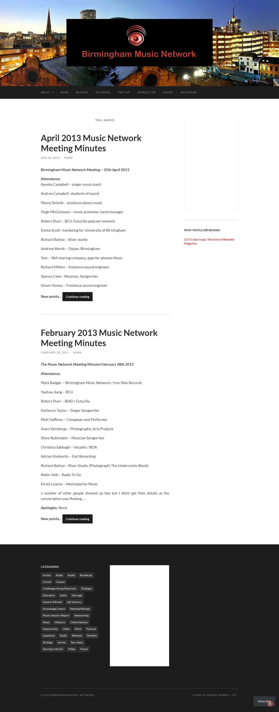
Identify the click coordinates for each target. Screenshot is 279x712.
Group (168, 92)
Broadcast (86, 575)
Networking (81, 615)
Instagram (188, 92)
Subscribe (264, 701)
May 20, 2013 (50, 157)
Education (49, 595)
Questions (49, 635)
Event (63, 595)
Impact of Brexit (52, 602)
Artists (47, 575)
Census (60, 581)
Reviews (92, 635)
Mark (68, 157)
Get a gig (77, 595)
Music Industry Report (56, 615)
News (65, 92)
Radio (63, 635)
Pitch (78, 628)
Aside (59, 575)
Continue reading (77, 296)
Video (71, 649)
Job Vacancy (74, 602)
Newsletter (147, 92)
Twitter (124, 92)
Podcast (91, 628)
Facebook (103, 92)
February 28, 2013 (55, 352)
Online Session (79, 622)
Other (66, 628)
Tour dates (77, 642)
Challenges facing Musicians (59, 588)
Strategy (48, 642)
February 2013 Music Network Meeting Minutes (99, 338)
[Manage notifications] (270, 704)
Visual (84, 649)
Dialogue (86, 588)
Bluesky (82, 92)
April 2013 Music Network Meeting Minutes (91, 143)
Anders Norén (218, 695)
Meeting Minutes (80, 608)
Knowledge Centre (54, 608)
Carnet (47, 581)
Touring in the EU (53, 649)
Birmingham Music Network (72, 695)
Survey (62, 642)
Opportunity (50, 628)
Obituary (60, 622)
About (45, 92)
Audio (71, 575)
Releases (77, 635)
